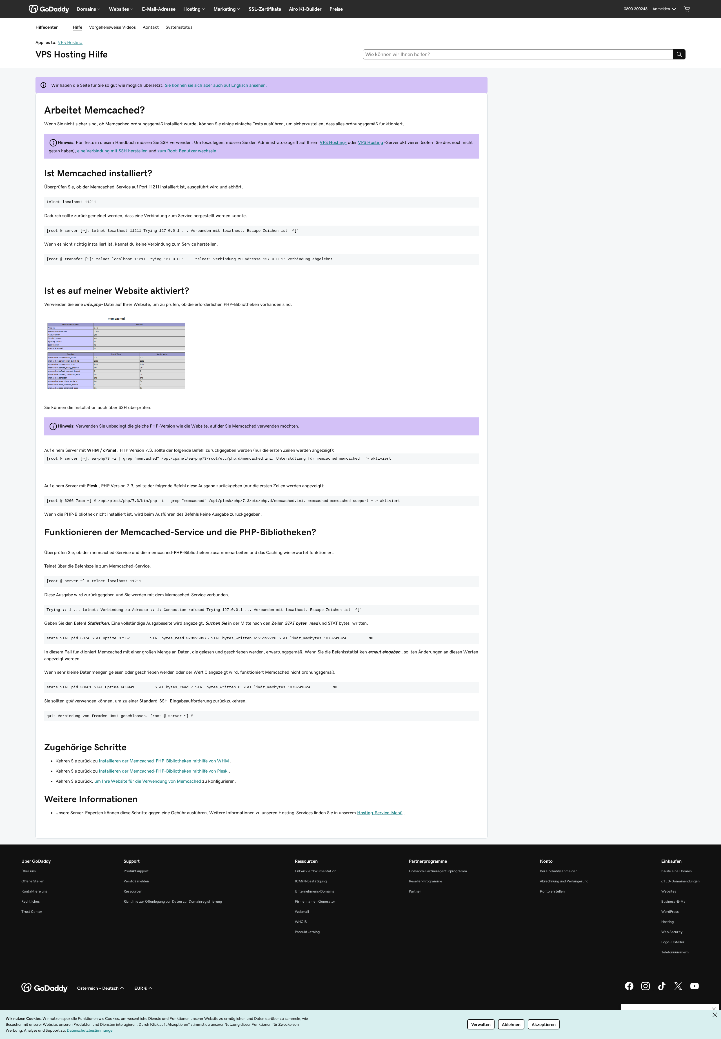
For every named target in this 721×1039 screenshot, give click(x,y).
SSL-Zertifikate (265, 9)
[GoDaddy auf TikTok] (662, 989)
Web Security (671, 932)
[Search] (679, 54)
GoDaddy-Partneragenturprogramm (438, 871)
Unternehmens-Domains (314, 891)
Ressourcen (133, 891)
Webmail (302, 911)
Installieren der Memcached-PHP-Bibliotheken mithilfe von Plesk (163, 771)
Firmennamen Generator (315, 901)
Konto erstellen (552, 891)
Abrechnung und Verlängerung (564, 881)
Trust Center (31, 911)
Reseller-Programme (425, 881)
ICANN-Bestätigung (311, 881)
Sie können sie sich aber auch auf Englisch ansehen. (216, 85)
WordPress (670, 911)
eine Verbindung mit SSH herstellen (112, 150)
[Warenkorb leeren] (687, 9)
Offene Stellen (32, 881)
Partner (415, 891)
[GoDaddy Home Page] (44, 988)
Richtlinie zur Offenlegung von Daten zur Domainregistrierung (173, 901)
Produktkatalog (307, 932)
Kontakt (151, 27)
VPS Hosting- (333, 142)
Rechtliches (30, 901)
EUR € (140, 988)
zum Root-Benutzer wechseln (186, 150)
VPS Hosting (70, 42)
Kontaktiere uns (34, 891)
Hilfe (77, 27)
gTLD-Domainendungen (680, 881)
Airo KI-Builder (305, 9)
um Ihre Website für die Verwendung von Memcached (147, 781)
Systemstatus (179, 27)
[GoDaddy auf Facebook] (629, 989)
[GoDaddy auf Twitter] (678, 989)
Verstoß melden (136, 881)
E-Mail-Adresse (158, 9)
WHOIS (301, 922)
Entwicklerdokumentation (315, 871)
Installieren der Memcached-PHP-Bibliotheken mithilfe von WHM (164, 760)
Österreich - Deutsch (98, 988)
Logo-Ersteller (672, 942)
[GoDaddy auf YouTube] (694, 989)
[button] (714, 1009)
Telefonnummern (675, 952)
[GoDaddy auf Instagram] (645, 989)
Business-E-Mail (674, 901)
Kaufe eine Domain (676, 871)
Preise (336, 9)
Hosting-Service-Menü (379, 812)
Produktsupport (136, 871)
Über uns (28, 871)
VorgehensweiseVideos (112, 27)
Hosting (667, 922)
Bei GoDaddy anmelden (558, 871)
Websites (668, 891)
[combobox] (518, 54)
